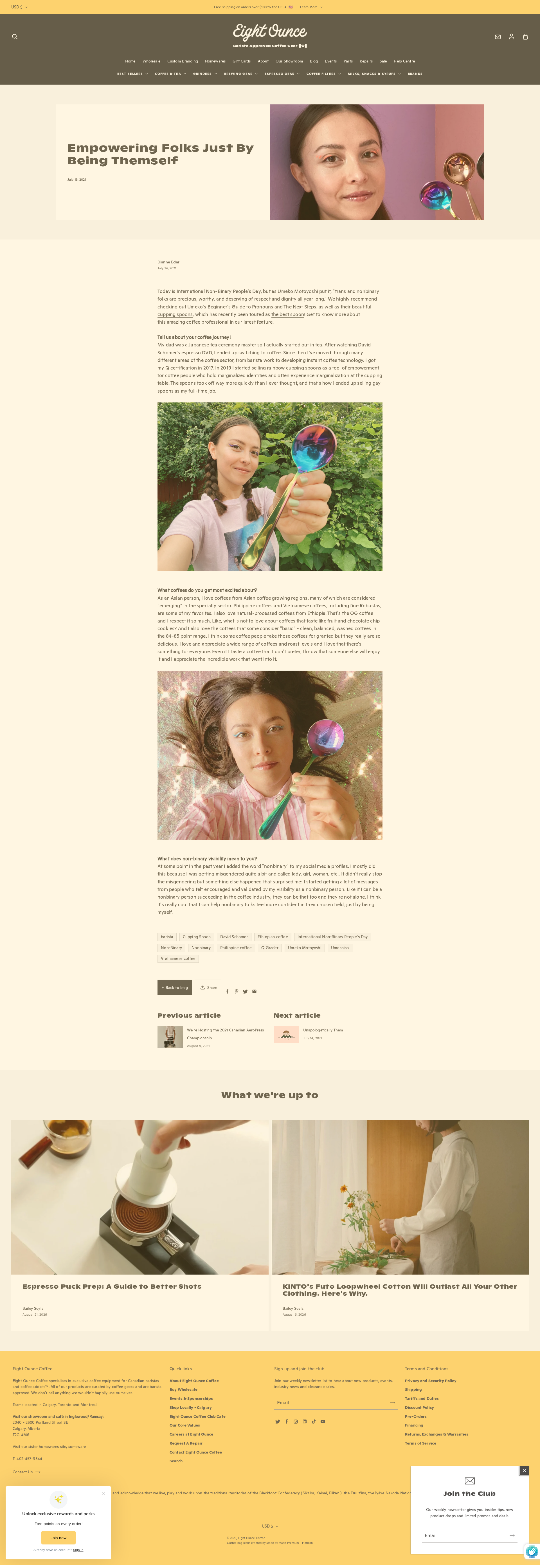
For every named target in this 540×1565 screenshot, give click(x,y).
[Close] (524, 1470)
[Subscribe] (512, 1535)
